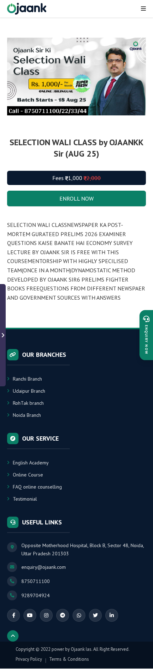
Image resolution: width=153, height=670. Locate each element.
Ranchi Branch (27, 379)
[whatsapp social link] (79, 615)
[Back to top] (13, 636)
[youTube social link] (29, 615)
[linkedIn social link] (111, 615)
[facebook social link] (13, 615)
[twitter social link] (95, 615)
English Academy (31, 462)
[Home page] (26, 9)
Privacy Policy (29, 659)
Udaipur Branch (29, 391)
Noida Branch (27, 415)
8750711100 (35, 581)
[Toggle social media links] (3, 335)
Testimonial (25, 499)
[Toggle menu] (143, 8)
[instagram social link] (46, 615)
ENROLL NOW (76, 198)
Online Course (28, 475)
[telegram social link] (62, 615)
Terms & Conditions (69, 659)
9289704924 (35, 595)
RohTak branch (28, 403)
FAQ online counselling (37, 487)
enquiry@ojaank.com (43, 567)
